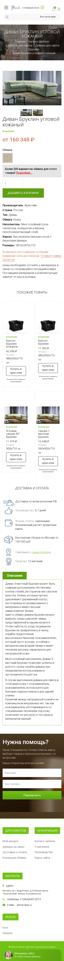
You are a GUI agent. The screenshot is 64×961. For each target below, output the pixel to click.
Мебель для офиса (20, 45)
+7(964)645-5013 (30, 8)
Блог (6, 927)
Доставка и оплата (15, 852)
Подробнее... (24, 172)
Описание (14, 575)
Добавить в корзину (23, 193)
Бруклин (34, 49)
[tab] (15, 575)
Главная (20, 41)
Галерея (7, 933)
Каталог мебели (39, 41)
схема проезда (41, 552)
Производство (44, 852)
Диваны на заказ (13, 846)
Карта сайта (42, 857)
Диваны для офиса (47, 45)
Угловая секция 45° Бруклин (13, 433)
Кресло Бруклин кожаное (12, 343)
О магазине (42, 846)
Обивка (7, 150)
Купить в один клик (16, 370)
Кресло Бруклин (43, 342)
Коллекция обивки (14, 857)
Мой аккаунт (11, 841)
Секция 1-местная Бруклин (44, 433)
